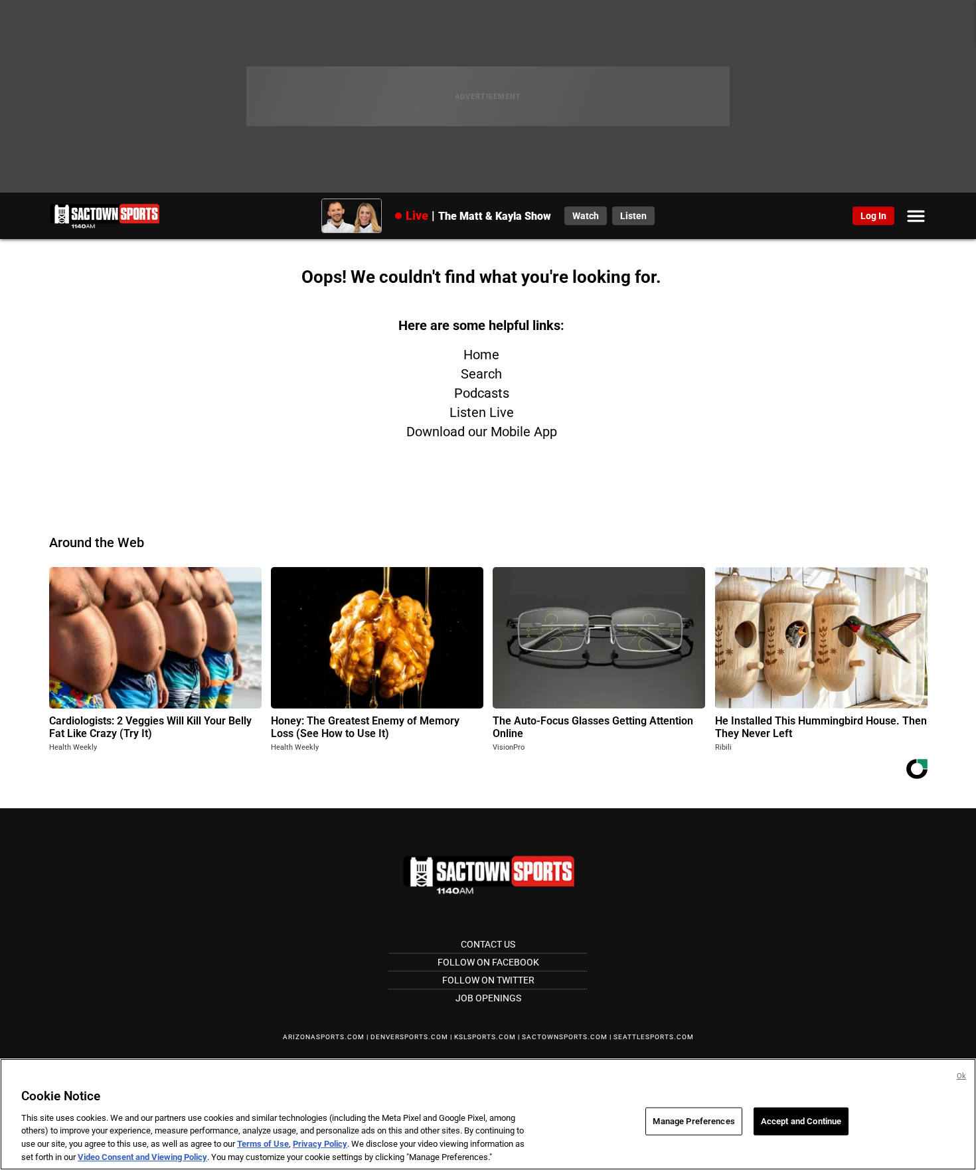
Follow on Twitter (488, 980)
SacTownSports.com (565, 1037)
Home (481, 355)
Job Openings (488, 998)
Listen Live (481, 412)
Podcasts (481, 393)
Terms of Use (263, 1144)
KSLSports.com (485, 1037)
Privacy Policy (320, 1144)
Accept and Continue (801, 1121)
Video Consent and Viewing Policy (142, 1156)
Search (481, 374)
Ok (961, 1076)
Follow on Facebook (488, 962)
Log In (873, 215)
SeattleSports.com (653, 1037)
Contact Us (488, 944)
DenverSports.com (409, 1037)
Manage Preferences (693, 1121)
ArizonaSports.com (324, 1037)
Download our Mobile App (481, 432)
